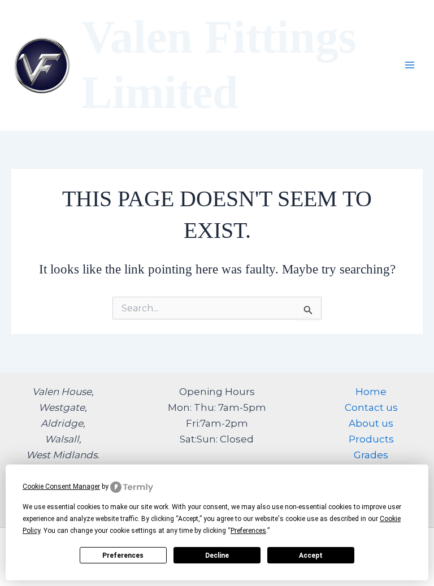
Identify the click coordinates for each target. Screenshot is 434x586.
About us (371, 423)
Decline (217, 555)
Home (371, 391)
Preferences (123, 555)
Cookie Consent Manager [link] (61, 486)
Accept (311, 555)
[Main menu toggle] (410, 66)
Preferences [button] (248, 531)
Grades (371, 455)
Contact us (371, 407)
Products (371, 439)
